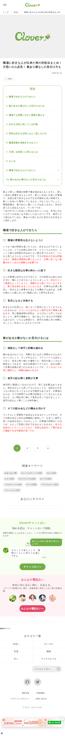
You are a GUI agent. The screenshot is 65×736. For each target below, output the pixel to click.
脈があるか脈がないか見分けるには (26, 106)
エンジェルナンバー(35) (31, 473)
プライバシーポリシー (19, 699)
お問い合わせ (41, 699)
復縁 (49, 651)
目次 (32, 88)
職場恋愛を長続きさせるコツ (23, 142)
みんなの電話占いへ (32, 608)
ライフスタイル (49, 659)
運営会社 (25, 693)
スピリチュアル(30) (27, 479)
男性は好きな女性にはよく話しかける (28, 133)
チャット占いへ (32, 566)
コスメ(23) (9, 479)
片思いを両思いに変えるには (23, 152)
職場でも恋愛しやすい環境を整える (26, 115)
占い (16, 659)
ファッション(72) (12, 490)
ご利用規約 (40, 693)
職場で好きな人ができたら (22, 96)
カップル (48, 644)
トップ (6, 12)
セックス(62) (45, 479)
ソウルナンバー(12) (13, 484)
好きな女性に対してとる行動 (23, 124)
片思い (10, 79)
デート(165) (31, 484)
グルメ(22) (51, 473)
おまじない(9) (11, 473)
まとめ (12, 161)
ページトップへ (42, 669)
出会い (16, 12)
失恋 (16, 651)
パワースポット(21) (49, 484)
